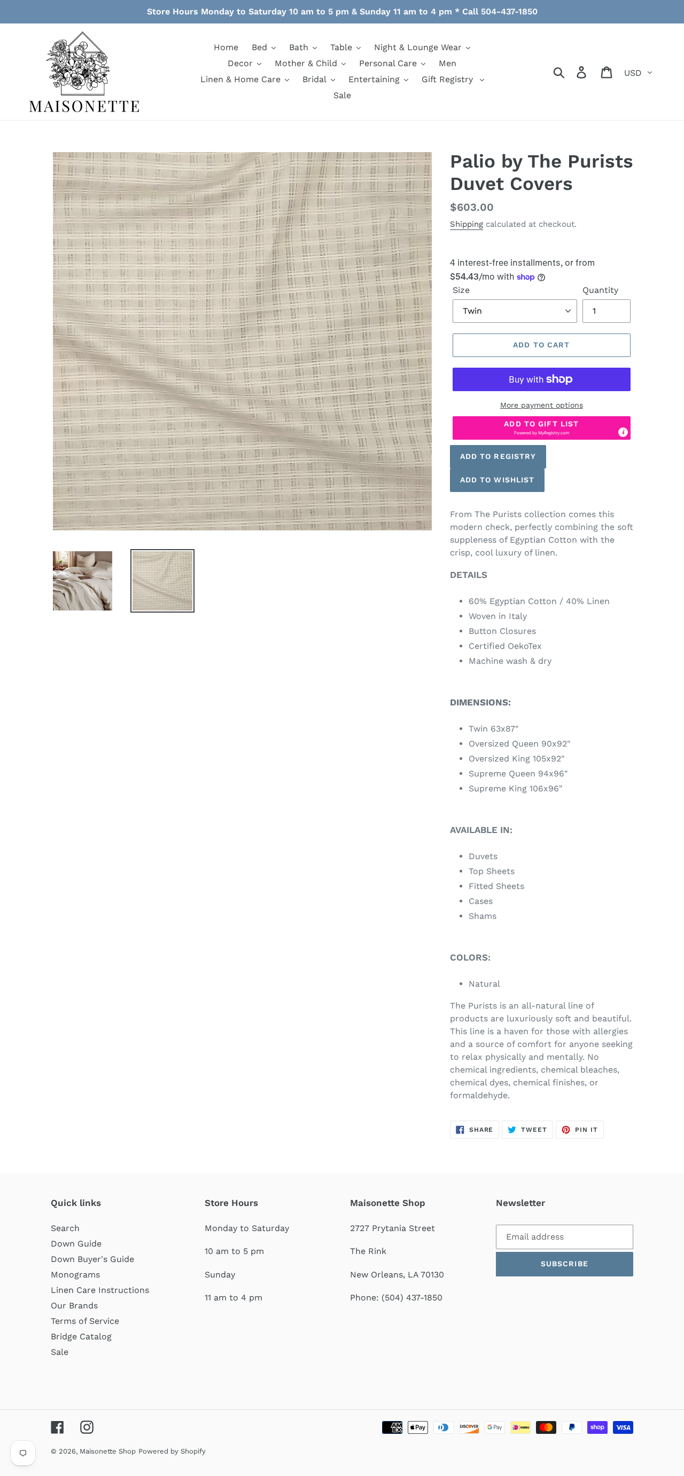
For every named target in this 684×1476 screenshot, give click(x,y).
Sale (59, 1352)
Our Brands (74, 1305)
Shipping (466, 224)
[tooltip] (623, 432)
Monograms (75, 1274)
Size (461, 290)
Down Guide (76, 1244)
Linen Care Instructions (100, 1290)
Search (65, 1228)
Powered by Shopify (172, 1451)
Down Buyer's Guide (92, 1259)
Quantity (600, 290)
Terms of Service (85, 1321)
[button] (542, 428)
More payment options (541, 405)
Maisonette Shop (108, 1451)
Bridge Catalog (81, 1336)
